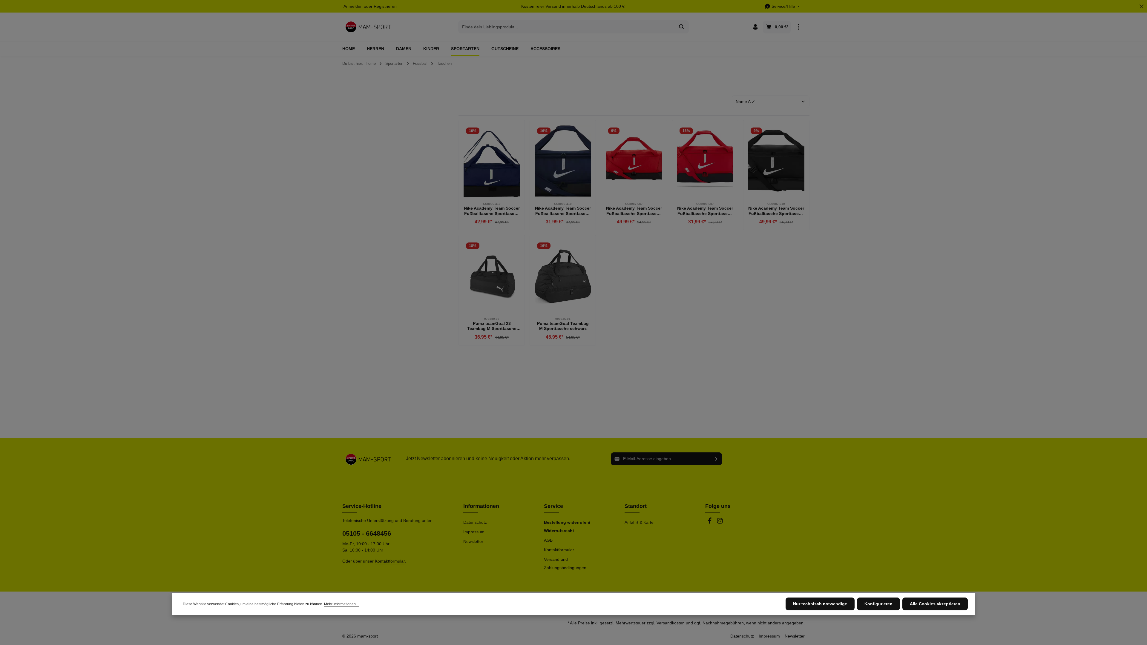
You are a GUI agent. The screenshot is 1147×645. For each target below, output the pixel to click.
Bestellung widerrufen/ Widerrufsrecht (567, 526)
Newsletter (473, 541)
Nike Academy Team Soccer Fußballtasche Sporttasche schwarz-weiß (776, 211)
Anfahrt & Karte (639, 522)
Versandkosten (671, 623)
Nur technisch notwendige (820, 603)
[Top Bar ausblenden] (1141, 6)
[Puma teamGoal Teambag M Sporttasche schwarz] (563, 276)
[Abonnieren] (716, 458)
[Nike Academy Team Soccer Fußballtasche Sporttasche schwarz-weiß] (776, 161)
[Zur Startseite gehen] (368, 27)
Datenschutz (475, 522)
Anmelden (353, 6)
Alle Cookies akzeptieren (935, 603)
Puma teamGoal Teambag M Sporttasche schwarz (563, 326)
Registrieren (385, 6)
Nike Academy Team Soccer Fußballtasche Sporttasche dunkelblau (492, 211)
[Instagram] (720, 522)
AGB (548, 540)
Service (553, 506)
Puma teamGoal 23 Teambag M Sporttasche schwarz (491, 326)
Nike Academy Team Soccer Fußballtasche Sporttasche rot (634, 211)
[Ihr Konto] (755, 27)
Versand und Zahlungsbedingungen (565, 563)
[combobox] (566, 26)
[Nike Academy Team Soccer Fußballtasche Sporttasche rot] (634, 161)
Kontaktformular (390, 561)
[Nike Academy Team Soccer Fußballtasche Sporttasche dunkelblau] (492, 161)
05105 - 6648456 (366, 533)
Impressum (473, 531)
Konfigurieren (878, 603)
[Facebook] (710, 522)
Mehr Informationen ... (341, 604)
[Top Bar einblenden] (798, 27)
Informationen (481, 506)
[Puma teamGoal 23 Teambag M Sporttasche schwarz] (492, 276)
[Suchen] (682, 26)
